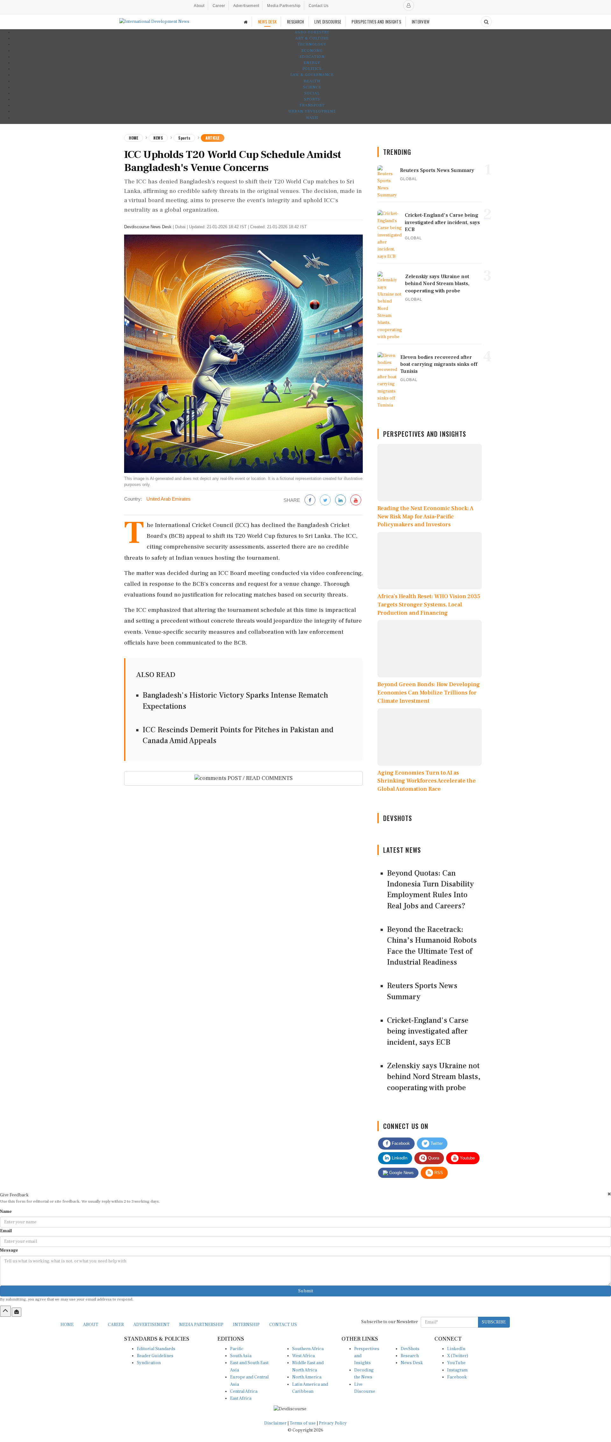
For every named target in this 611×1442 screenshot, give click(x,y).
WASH (312, 117)
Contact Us (319, 5)
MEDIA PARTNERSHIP (201, 1325)
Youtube (467, 1158)
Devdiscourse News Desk (148, 226)
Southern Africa (308, 1349)
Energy (312, 62)
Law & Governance (312, 74)
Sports (312, 99)
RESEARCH (295, 21)
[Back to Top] (5, 1311)
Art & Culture (312, 38)
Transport (312, 105)
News (158, 137)
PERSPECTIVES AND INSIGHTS (376, 21)
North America (306, 1377)
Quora (433, 1158)
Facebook (400, 1143)
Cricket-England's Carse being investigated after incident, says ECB (427, 1031)
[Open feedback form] (16, 1312)
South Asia (240, 1356)
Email (6, 1231)
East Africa (240, 1398)
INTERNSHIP (246, 1325)
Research (410, 1356)
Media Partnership (283, 5)
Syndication (149, 1363)
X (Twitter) (457, 1356)
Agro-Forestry (312, 32)
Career (219, 5)
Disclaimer (275, 1423)
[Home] (245, 22)
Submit (305, 1291)
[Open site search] (486, 21)
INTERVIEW (421, 21)
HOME (67, 1325)
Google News (401, 1172)
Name (6, 1211)
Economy (311, 50)
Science (312, 87)
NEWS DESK (267, 21)
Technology (312, 44)
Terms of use (303, 1423)
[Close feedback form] (609, 1194)
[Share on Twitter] (325, 500)
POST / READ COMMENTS (259, 778)
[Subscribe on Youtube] (355, 500)
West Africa (303, 1356)
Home (133, 137)
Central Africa (243, 1391)
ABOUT (90, 1325)
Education (312, 56)
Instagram (457, 1370)
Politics (312, 68)
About (199, 5)
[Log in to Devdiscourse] (408, 5)
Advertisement (246, 5)
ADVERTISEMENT (151, 1325)
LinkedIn (398, 1158)
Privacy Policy (333, 1423)
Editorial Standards (156, 1349)
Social (312, 93)
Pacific (236, 1349)
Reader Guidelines (155, 1356)
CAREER (116, 1325)
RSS (438, 1172)
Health (312, 81)
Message (9, 1250)
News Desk (412, 1363)
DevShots (410, 1349)
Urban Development (312, 111)
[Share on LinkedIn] (340, 500)
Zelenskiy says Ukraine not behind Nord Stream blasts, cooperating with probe (433, 1077)
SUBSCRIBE (494, 1322)
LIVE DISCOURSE (327, 21)
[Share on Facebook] (310, 500)
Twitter (436, 1143)
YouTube (456, 1363)
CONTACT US (283, 1325)
